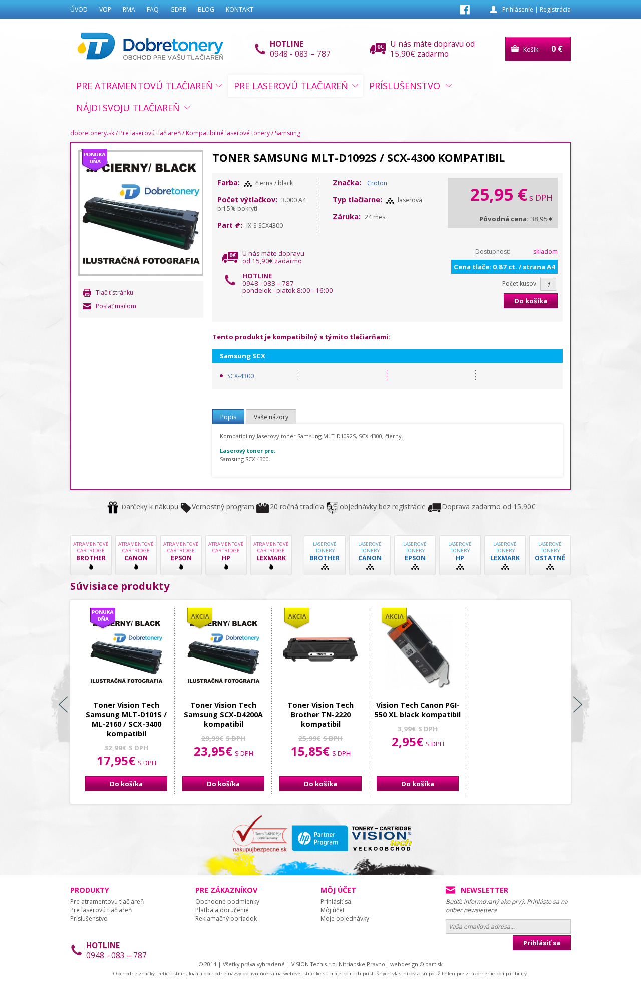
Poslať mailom (116, 306)
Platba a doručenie (222, 910)
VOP (105, 9)
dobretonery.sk (92, 133)
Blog (206, 9)
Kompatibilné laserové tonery (228, 133)
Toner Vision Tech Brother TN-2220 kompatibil (320, 714)
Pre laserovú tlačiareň (291, 86)
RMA (129, 9)
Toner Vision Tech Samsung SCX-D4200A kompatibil (223, 714)
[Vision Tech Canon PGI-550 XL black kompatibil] (417, 651)
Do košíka (530, 300)
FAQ (153, 9)
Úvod (79, 9)
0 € (557, 48)
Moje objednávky (344, 918)
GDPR (178, 9)
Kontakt (239, 9)
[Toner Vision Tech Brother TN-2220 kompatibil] (320, 651)
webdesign (404, 964)
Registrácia (555, 9)
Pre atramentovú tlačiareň (144, 86)
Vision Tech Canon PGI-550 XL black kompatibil (418, 709)
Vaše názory (271, 417)
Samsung (287, 133)
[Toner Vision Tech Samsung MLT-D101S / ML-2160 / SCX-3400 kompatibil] (126, 651)
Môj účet (332, 910)
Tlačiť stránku (114, 292)
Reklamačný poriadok (226, 918)
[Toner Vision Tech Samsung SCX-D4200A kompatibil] (223, 651)
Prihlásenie (517, 9)
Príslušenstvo (404, 86)
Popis (228, 417)
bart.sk (434, 964)
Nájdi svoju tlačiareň (128, 108)
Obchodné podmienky (227, 901)
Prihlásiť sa (335, 901)
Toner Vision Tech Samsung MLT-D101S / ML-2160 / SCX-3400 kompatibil (126, 719)
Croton (377, 183)
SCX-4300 (240, 376)
